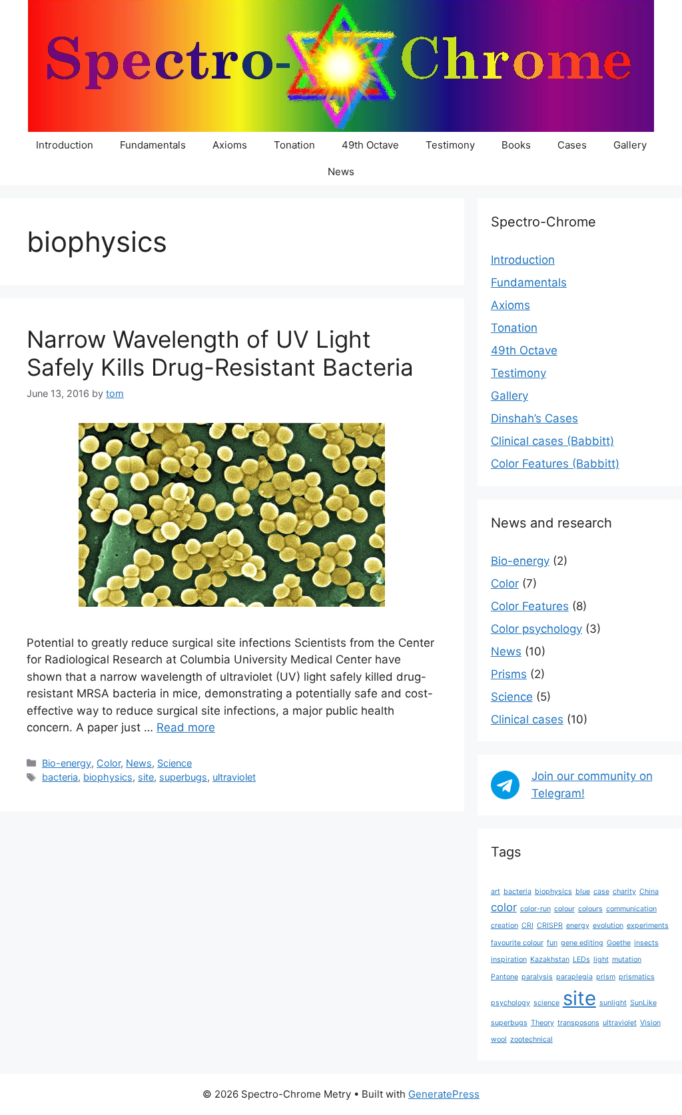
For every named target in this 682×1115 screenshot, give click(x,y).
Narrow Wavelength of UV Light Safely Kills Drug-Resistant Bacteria (220, 353)
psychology (510, 1002)
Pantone (504, 976)
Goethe (619, 942)
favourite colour (517, 942)
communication (631, 909)
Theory (542, 1022)
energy (577, 925)
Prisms (509, 674)
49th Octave (370, 145)
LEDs (581, 959)
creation (504, 925)
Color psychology (536, 628)
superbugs (183, 777)
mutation (626, 959)
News (341, 171)
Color (109, 763)
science (546, 1002)
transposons (578, 1022)
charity (624, 891)
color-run (535, 909)
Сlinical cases (527, 719)
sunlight (613, 1002)
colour (564, 909)
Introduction (64, 145)
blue (582, 891)
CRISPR (550, 925)
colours (590, 909)
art (495, 891)
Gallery (630, 145)
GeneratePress (444, 1094)
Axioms (229, 145)
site (146, 777)
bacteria (60, 777)
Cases (572, 145)
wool (499, 1039)
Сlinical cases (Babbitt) (552, 441)
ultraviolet (234, 777)
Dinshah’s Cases (534, 418)
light (601, 959)
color (504, 907)
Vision (650, 1022)
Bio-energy (66, 763)
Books (516, 145)
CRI (527, 925)
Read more (186, 727)
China (649, 891)
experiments (648, 925)
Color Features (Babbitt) (555, 463)
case (601, 891)
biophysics (108, 777)
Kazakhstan (549, 959)
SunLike (643, 1002)
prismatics (637, 976)
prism (605, 976)
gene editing (582, 942)
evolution (608, 925)
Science (174, 763)
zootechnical (531, 1039)
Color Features (530, 606)
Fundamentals (153, 145)
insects (646, 942)
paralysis (537, 976)
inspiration (509, 959)
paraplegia (574, 976)
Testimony (450, 145)
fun (552, 942)
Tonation (294, 145)
